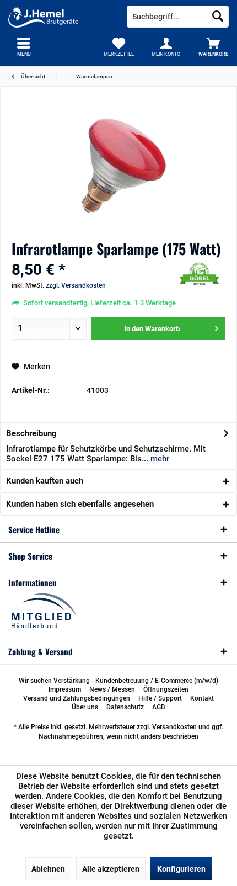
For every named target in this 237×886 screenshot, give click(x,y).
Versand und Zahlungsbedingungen (76, 698)
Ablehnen (48, 868)
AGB (158, 707)
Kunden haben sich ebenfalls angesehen (80, 504)
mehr (158, 459)
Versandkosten (174, 727)
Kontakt (202, 698)
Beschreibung (31, 433)
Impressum (65, 689)
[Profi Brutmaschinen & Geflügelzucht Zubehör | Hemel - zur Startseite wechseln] (59, 17)
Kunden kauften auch (44, 481)
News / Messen (112, 689)
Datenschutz (125, 707)
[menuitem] (213, 47)
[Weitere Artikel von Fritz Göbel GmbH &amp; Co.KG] (197, 274)
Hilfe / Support (160, 698)
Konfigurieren (181, 868)
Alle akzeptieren (110, 868)
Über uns (85, 707)
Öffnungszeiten (165, 689)
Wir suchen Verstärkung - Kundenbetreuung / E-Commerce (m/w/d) (118, 681)
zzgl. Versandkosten (76, 285)
